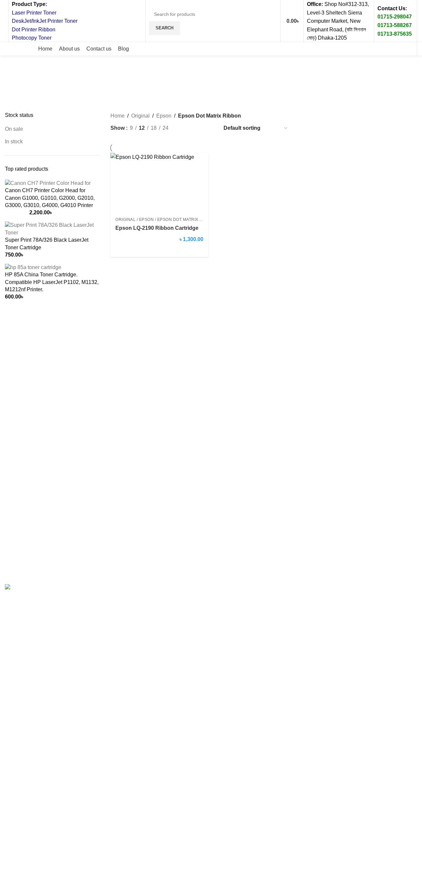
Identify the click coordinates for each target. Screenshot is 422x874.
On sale (14, 129)
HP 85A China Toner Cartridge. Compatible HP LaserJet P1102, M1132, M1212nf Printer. (52, 282)
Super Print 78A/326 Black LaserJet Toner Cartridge (46, 243)
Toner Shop (61, 573)
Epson (163, 116)
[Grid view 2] (184, 128)
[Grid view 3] (196, 128)
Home (117, 116)
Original (140, 116)
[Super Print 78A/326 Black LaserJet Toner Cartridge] (53, 228)
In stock (14, 141)
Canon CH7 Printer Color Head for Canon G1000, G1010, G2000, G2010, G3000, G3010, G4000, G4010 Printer (50, 198)
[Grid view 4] (209, 128)
